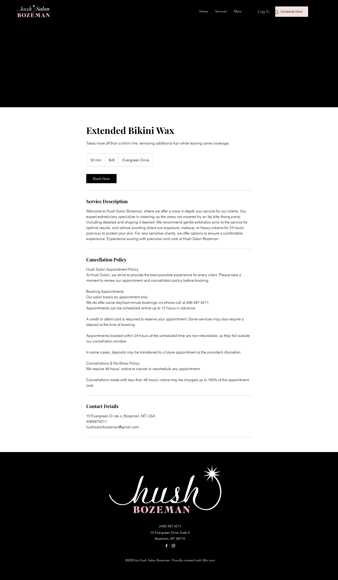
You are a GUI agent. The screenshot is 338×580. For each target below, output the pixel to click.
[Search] (277, 12)
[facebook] (166, 545)
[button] (316, 10)
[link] (101, 178)
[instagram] (173, 545)
